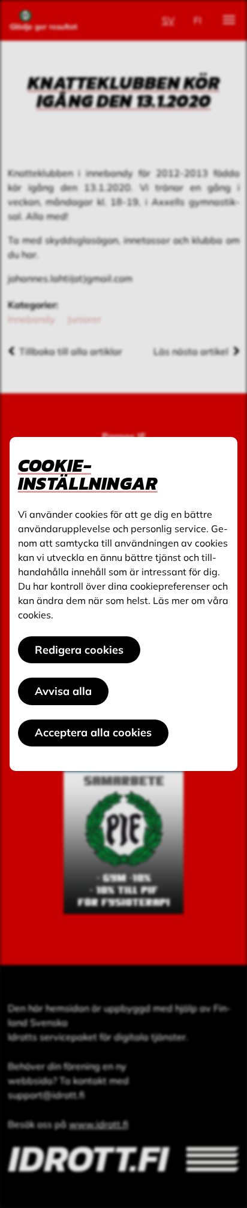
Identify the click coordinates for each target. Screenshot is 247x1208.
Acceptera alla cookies (93, 732)
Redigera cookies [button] (79, 650)
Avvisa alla (63, 691)
